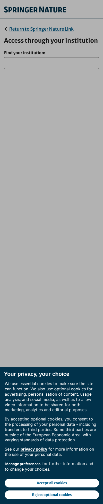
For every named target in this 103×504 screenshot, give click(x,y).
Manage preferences (22, 464)
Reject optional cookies (52, 494)
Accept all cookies (52, 483)
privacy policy (33, 449)
